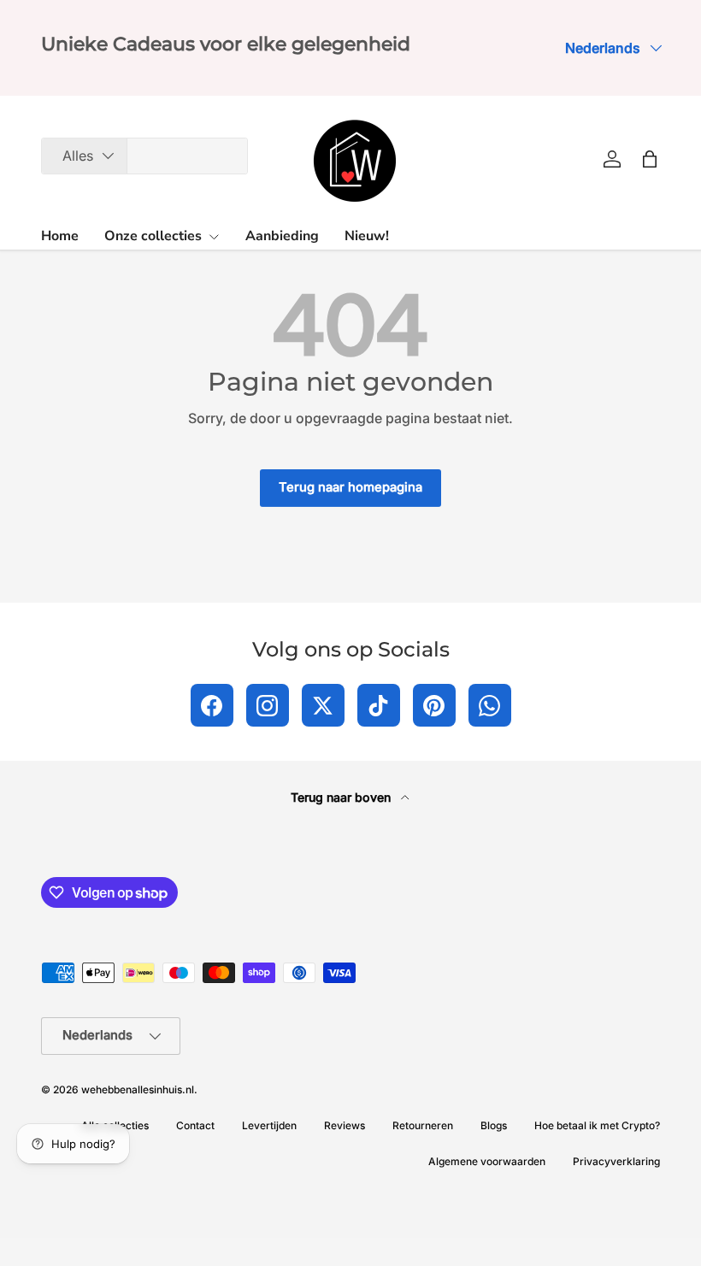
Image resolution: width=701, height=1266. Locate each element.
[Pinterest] (434, 705)
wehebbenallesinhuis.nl (137, 1089)
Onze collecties (153, 236)
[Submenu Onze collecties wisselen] (213, 237)
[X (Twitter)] (323, 705)
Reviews (344, 1125)
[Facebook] (212, 705)
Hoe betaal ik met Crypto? (597, 1125)
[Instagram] (267, 705)
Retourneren (422, 1125)
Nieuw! (367, 236)
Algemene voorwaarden (486, 1161)
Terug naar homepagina (350, 487)
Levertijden (269, 1125)
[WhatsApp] (489, 705)
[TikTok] (378, 705)
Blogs (493, 1125)
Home (60, 236)
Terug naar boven (342, 797)
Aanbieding (282, 236)
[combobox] (144, 156)
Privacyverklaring (616, 1161)
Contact (195, 1125)
